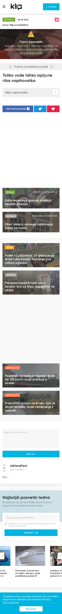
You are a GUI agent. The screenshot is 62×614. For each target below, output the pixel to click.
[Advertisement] (31, 151)
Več (24, 526)
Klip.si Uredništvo (19, 25)
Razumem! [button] (31, 609)
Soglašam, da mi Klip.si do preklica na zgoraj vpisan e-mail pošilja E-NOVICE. (32, 525)
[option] (31, 561)
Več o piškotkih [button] (10, 602)
